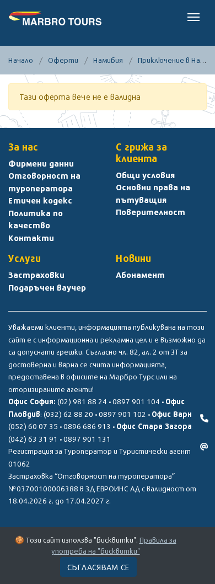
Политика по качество (35, 219)
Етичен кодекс (40, 200)
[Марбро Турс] (55, 16)
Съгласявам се (98, 567)
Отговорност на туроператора (44, 181)
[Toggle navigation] (193, 16)
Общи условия (145, 175)
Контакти (31, 238)
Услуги (24, 258)
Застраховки (36, 275)
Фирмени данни (41, 163)
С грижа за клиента (141, 152)
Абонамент (140, 275)
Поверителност (150, 212)
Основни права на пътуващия (153, 193)
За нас (23, 147)
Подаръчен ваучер (47, 287)
